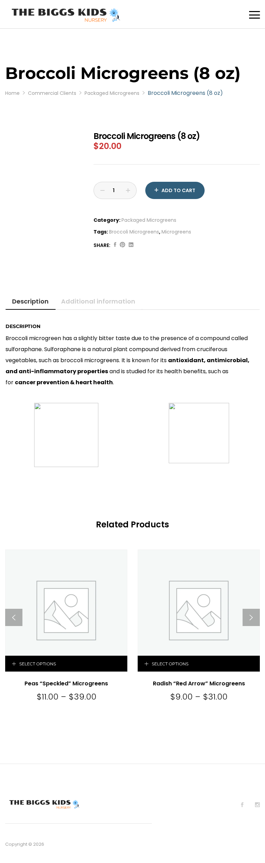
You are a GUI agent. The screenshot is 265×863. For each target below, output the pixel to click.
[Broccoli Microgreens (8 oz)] (115, 245)
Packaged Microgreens (148, 220)
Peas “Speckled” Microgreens (66, 683)
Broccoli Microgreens (134, 231)
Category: (107, 220)
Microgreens (176, 231)
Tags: (101, 231)
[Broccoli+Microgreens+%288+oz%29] (122, 245)
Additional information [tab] (98, 301)
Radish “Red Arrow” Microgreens (199, 683)
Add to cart (178, 190)
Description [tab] (30, 301)
